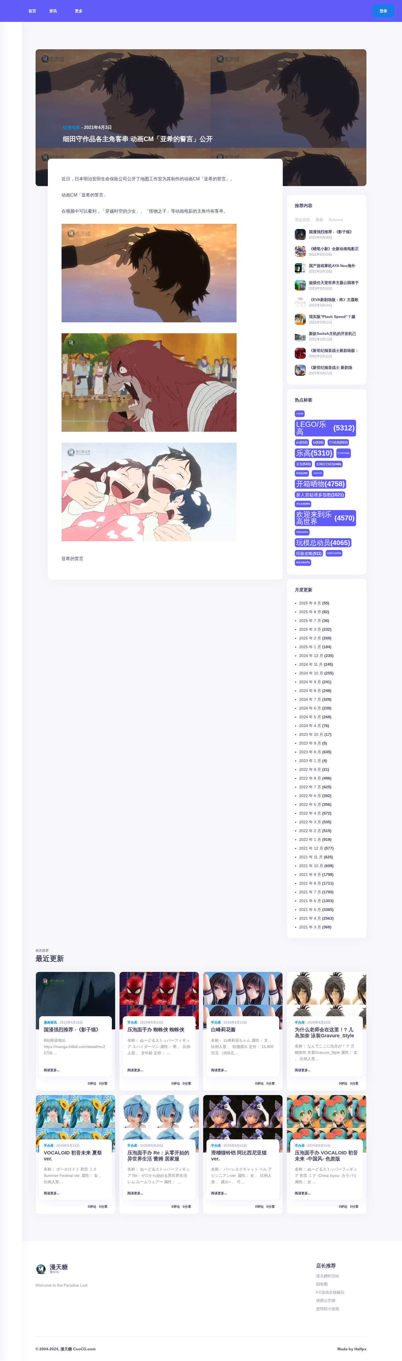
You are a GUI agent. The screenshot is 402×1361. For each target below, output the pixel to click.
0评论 (92, 1083)
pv (302, 442)
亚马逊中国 (343, 453)
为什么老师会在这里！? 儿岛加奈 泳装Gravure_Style (324, 1032)
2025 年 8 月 (310, 612)
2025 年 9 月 (310, 603)
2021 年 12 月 (311, 848)
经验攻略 (309, 553)
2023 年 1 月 (310, 760)
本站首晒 (303, 504)
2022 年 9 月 (310, 769)
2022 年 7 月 (310, 787)
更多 (79, 11)
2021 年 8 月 (310, 883)
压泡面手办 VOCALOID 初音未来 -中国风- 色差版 (326, 1155)
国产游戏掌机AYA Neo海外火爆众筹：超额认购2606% (332, 265)
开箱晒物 (320, 484)
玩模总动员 (323, 542)
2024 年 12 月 (311, 655)
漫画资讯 (50, 1022)
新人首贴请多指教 (320, 494)
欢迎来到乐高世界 (325, 518)
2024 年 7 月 (310, 699)
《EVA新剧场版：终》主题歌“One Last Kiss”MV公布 (334, 299)
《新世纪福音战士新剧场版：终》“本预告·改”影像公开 (334, 350)
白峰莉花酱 (223, 1029)
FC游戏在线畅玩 (330, 1292)
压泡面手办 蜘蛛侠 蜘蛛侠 (155, 1029)
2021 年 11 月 (311, 857)
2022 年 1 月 (310, 839)
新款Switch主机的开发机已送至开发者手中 (332, 333)
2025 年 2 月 (310, 638)
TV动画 (338, 442)
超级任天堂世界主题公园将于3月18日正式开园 (334, 282)
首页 (32, 11)
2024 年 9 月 (310, 682)
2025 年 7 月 (310, 620)
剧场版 (302, 473)
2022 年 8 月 (310, 778)
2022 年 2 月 (310, 831)
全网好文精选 (328, 464)
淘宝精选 (302, 532)
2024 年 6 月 (310, 708)
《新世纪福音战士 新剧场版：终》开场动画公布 (330, 367)
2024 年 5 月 (310, 717)
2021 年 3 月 (310, 927)
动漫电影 (71, 127)
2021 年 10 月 (311, 866)
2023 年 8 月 (310, 752)
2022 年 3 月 (310, 822)
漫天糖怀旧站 (327, 1276)
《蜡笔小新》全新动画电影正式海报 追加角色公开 (334, 249)
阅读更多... (51, 1070)
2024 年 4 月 (310, 725)
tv (318, 442)
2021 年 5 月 (310, 909)
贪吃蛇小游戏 (327, 1309)
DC (299, 414)
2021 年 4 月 (310, 918)
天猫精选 (317, 473)
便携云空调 (325, 1300)
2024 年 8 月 (310, 690)
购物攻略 (303, 562)
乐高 (314, 453)
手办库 (132, 1022)
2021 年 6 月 (310, 901)
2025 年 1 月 (310, 647)
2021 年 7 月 (310, 892)
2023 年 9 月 (310, 743)
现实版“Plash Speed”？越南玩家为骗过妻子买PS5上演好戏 (333, 316)
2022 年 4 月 (310, 813)
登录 (383, 11)
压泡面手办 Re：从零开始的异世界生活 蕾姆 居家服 (158, 1155)
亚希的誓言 (72, 558)
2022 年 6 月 (310, 796)
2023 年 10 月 (311, 734)
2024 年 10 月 (311, 673)
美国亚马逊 (334, 553)
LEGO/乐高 (325, 428)
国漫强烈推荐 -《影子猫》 (331, 232)
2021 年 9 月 (310, 874)
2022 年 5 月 (310, 804)
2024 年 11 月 (311, 664)
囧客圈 (322, 1284)
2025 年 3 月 (310, 629)
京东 (303, 464)
